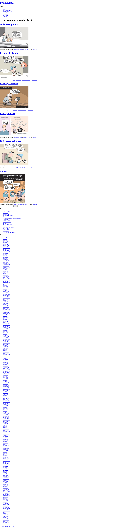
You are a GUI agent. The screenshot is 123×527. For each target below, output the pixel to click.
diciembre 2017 (6, 370)
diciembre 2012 (6, 445)
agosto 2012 (5, 450)
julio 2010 (5, 482)
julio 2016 (5, 391)
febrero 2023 (6, 291)
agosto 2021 (5, 314)
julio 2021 (5, 316)
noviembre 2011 (6, 462)
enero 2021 (5, 322)
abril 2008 (5, 517)
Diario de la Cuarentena (8, 215)
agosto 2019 (5, 344)
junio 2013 (5, 439)
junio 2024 (5, 271)
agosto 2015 (5, 405)
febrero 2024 (6, 276)
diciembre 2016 (6, 385)
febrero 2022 (6, 307)
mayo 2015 (5, 409)
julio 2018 (5, 361)
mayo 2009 (5, 500)
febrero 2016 (6, 398)
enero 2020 (5, 337)
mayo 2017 (5, 378)
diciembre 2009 (6, 491)
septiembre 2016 (6, 389)
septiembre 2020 (6, 327)
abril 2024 (5, 273)
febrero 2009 (6, 504)
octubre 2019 (6, 341)
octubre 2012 (6, 448)
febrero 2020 (6, 336)
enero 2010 (5, 490)
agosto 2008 (5, 512)
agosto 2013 (5, 436)
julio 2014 (5, 422)
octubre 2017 (6, 372)
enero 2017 (5, 384)
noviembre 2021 (6, 310)
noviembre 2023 (6, 280)
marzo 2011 (5, 472)
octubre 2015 (6, 403)
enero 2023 (5, 293)
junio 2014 (5, 423)
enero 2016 (5, 399)
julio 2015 (5, 407)
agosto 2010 (5, 481)
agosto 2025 (5, 253)
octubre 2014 (6, 418)
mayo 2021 (5, 318)
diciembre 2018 (6, 354)
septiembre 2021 (6, 313)
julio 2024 (5, 269)
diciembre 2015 (6, 400)
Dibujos (15, 110)
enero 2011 (5, 475)
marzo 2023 (5, 290)
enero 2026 (5, 246)
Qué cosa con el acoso (10, 141)
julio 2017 (5, 376)
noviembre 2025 (6, 249)
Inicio (4, 9)
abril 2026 (5, 242)
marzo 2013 (5, 443)
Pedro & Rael (6, 229)
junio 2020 (5, 331)
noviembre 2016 (6, 386)
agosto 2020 (5, 328)
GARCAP (5, 223)
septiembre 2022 (6, 298)
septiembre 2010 (6, 480)
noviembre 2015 (6, 402)
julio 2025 (5, 254)
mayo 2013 (5, 440)
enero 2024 (5, 277)
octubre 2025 (6, 250)
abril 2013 (5, 441)
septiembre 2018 (6, 358)
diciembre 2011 (6, 461)
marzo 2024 (5, 275)
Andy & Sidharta (17, 80)
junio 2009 (5, 499)
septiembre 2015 (6, 404)
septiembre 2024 (6, 267)
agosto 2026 (5, 237)
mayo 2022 (5, 303)
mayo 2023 (5, 287)
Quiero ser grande (9, 24)
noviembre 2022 (6, 295)
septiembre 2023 (6, 282)
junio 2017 (5, 377)
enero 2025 (5, 262)
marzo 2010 (5, 488)
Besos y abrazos (7, 113)
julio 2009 (5, 498)
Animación (5, 213)
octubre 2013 (6, 434)
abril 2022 (5, 304)
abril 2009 (5, 502)
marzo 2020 (5, 335)
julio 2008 (5, 513)
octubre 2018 (6, 357)
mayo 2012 (5, 454)
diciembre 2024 (6, 263)
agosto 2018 (5, 359)
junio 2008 (5, 515)
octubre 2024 (6, 266)
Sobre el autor (6, 12)
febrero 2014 (6, 429)
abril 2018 (5, 364)
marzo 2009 (5, 503)
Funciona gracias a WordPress (7, 526)
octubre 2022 (6, 296)
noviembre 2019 (6, 340)
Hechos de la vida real (8, 224)
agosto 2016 (5, 390)
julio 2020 (5, 330)
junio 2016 (5, 393)
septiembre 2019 (6, 343)
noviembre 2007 (6, 524)
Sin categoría (6, 231)
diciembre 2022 (6, 294)
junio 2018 (5, 362)
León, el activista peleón (8, 227)
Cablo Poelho (6, 214)
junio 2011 (5, 468)
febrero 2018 (6, 367)
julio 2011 (5, 467)
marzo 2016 (5, 396)
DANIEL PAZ (7, 2)
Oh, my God (6, 228)
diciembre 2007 (6, 522)
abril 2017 (5, 380)
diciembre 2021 (6, 309)
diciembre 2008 (6, 507)
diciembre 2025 (6, 248)
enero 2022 (5, 308)
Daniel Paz (35, 49)
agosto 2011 (5, 466)
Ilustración (5, 225)
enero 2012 (5, 459)
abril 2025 (5, 258)
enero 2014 (5, 430)
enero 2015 (5, 414)
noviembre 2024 (6, 264)
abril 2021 (5, 319)
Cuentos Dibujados (7, 10)
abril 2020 (5, 334)
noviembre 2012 (6, 447)
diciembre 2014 (6, 416)
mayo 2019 (5, 348)
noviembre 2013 (6, 432)
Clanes (3, 171)
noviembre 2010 (6, 477)
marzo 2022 (5, 305)
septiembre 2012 (6, 449)
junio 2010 (5, 484)
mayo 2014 (5, 425)
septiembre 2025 (6, 251)
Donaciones (5, 14)
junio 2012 (5, 453)
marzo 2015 (5, 412)
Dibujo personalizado (7, 11)
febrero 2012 (6, 458)
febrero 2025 (6, 260)
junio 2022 (5, 301)
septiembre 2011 (6, 464)
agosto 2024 (5, 268)
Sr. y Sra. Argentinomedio (9, 232)
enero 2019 (5, 353)
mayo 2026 (5, 241)
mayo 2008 (5, 516)
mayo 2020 (5, 332)
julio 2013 (5, 438)
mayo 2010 (5, 485)
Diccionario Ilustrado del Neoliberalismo (12, 218)
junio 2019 (5, 346)
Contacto (5, 16)
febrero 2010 (6, 489)
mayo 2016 (5, 394)
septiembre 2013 (6, 435)
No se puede (5, 15)
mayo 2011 (5, 470)
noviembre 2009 (6, 493)
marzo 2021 (5, 321)
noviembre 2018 (6, 355)
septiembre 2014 (6, 420)
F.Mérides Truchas (17, 49)
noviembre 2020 (6, 325)
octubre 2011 (6, 463)
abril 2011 (5, 471)
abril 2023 (5, 289)
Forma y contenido (9, 83)
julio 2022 (5, 300)
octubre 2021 (6, 312)
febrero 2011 (6, 473)
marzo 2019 (5, 350)
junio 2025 (5, 255)
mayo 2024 (5, 272)
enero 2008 (5, 521)
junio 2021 (5, 317)
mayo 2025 (5, 257)
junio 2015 (5, 408)
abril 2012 (5, 455)
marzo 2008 (5, 518)
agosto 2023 (5, 284)
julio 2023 (5, 285)
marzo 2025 (5, 259)
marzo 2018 (5, 366)
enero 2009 (5, 506)
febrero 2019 (6, 352)
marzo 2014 (5, 427)
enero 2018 (5, 368)
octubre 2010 (6, 479)
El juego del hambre (10, 53)
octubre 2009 (6, 494)
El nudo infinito (6, 220)
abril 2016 (5, 395)
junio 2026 (5, 240)
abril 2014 (5, 426)
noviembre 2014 (6, 417)
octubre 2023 (6, 281)
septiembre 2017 (6, 373)
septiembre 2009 (6, 495)
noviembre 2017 (6, 371)
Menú (2, 6)
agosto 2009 (5, 497)
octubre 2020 (6, 326)
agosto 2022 (5, 299)
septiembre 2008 (6, 511)
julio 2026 (5, 239)
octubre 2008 (6, 509)
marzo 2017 (5, 381)
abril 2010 (5, 486)
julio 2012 (5, 452)
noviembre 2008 (6, 508)
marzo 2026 (5, 244)
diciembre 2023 (6, 278)
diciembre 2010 (6, 476)
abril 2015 (5, 411)
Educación (5, 219)
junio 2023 (5, 286)
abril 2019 (5, 349)
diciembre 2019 (6, 339)
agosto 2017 (5, 375)
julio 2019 (5, 345)
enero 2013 (5, 444)
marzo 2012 (5, 457)
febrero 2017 (6, 382)
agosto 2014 (5, 421)
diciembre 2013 (6, 431)
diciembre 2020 (6, 323)
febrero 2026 (6, 245)
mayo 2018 (5, 363)
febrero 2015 (6, 413)
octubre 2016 (6, 387)
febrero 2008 (6, 520)
